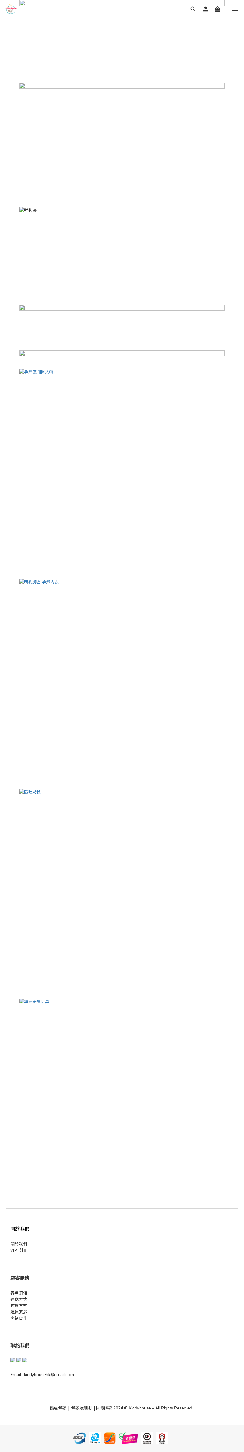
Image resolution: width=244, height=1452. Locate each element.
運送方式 (18, 1299)
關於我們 (18, 1244)
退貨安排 (18, 1312)
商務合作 (18, 1318)
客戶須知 (18, 1293)
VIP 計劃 (19, 1250)
